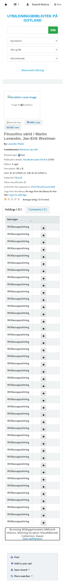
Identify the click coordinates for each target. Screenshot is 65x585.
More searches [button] (22, 576)
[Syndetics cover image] (22, 97)
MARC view (34, 122)
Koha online (6, 4)
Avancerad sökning (32, 70)
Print (16, 557)
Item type (12, 219)
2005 (42, 159)
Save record (21, 569)
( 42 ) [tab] (13, 209)
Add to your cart (23, 563)
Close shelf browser (41, 539)
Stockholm (28, 159)
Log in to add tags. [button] (18, 194)
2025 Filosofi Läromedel (43, 186)
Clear (58, 4)
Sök (53, 30)
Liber (36, 159)
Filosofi (18, 177)
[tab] (38, 209)
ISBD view (14, 127)
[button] (16, 4)
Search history (40, 4)
